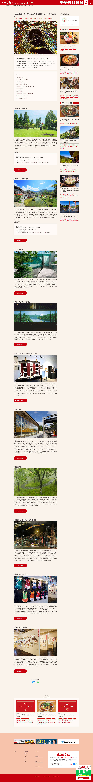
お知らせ (37, 756)
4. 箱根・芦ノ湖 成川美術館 (22, 84)
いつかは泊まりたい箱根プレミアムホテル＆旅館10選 (69, 141)
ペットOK (49, 722)
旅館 (66, 98)
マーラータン (48, 720)
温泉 (71, 220)
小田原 (34, 18)
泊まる (71, 146)
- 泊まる (25, 761)
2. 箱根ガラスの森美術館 (22, 79)
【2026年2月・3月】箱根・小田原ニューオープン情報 (69, 119)
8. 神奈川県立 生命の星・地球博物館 (24, 93)
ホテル (62, 98)
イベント (37, 751)
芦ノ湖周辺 (29, 18)
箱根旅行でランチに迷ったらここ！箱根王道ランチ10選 (69, 68)
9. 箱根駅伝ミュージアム (22, 96)
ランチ (74, 48)
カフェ (53, 722)
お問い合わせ (37, 766)
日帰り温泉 (76, 220)
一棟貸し (39, 722)
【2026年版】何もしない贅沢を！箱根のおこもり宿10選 (69, 166)
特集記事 (9, 5)
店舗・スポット (38, 761)
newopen (76, 123)
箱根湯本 (62, 72)
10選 (38, 18)
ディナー (76, 96)
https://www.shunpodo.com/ (56, 764)
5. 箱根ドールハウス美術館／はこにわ (25, 86)
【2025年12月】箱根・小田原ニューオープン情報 (46, 715)
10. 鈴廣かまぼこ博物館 (21, 98)
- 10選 (25, 753)
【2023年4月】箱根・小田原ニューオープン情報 (25, 715)
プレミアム (63, 146)
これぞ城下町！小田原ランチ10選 (68, 46)
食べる (70, 48)
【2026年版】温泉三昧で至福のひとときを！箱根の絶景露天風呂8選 (69, 215)
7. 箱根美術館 (19, 91)
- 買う (25, 758)
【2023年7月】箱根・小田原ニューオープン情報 (67, 715)
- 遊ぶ (25, 756)
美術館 (50, 18)
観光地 (46, 18)
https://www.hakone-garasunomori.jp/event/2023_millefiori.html (36, 232)
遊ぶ (42, 18)
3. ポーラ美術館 (19, 82)
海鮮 (62, 50)
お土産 (64, 722)
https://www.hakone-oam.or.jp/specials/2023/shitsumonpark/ (35, 162)
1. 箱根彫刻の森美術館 (21, 77)
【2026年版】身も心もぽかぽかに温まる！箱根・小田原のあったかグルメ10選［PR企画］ (69, 190)
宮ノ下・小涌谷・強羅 (18, 18)
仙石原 (24, 18)
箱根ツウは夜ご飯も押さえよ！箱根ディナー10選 (69, 91)
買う (64, 720)
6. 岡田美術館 (19, 89)
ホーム (6, 5)
